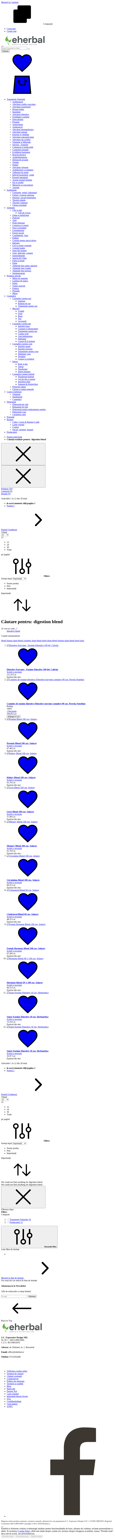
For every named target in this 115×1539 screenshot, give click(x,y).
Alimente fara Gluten (21, 268)
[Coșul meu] (22, 94)
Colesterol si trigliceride (22, 147)
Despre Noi (12, 1391)
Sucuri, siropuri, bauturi (22, 429)
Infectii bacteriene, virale (23, 175)
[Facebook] (60, 1516)
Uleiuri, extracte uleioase (23, 195)
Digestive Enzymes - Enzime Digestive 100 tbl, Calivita (32, 669)
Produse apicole (14, 276)
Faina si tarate (18, 260)
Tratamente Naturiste (16, 99)
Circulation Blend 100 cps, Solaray (23, 880)
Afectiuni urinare (19, 132)
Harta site (11, 1389)
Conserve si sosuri (20, 225)
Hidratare (22, 339)
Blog (9, 1386)
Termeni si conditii (15, 1384)
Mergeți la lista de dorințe (12, 1278)
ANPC (10, 1406)
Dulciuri (16, 218)
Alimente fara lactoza (21, 271)
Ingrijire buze (24, 326)
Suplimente (12, 190)
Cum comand (13, 1394)
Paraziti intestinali (20, 177)
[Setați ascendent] (22, 615)
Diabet (15, 165)
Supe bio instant (19, 250)
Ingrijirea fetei (24, 382)
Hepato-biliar (18, 109)
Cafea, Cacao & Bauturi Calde (25, 422)
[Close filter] (23, 1197)
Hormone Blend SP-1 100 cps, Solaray (25, 982)
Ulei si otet (17, 210)
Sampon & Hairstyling (28, 384)
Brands (6, 494)
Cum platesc (12, 1404)
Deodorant (22, 369)
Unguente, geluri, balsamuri (24, 192)
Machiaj (15, 308)
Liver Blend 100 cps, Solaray (20, 811)
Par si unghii (17, 182)
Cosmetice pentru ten (21, 324)
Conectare (11, 28)
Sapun (21, 366)
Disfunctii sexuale (20, 160)
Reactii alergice (19, 155)
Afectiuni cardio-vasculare (24, 104)
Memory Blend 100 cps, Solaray (22, 846)
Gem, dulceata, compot (22, 253)
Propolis (16, 291)
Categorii (6, 491)
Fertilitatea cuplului (20, 117)
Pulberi (15, 238)
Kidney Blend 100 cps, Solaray (21, 777)
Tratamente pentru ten (27, 331)
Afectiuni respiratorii (21, 107)
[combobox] (14, 48)
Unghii (21, 311)
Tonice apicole (18, 286)
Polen (14, 283)
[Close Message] (23, 454)
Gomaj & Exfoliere (26, 341)
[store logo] (25, 45)
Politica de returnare (15, 1381)
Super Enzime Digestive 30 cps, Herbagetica (27, 1051)
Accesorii (22, 321)
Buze (20, 316)
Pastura (15, 288)
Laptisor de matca (20, 281)
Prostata (15, 122)
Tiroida (15, 162)
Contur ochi (23, 334)
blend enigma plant (60, 640)
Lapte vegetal (18, 424)
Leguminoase (18, 230)
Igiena (15, 361)
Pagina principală (14, 437)
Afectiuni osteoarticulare (23, 137)
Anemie (15, 187)
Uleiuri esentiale (19, 205)
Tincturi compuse (20, 202)
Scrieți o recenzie (14, 672)
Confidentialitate (14, 1401)
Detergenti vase (19, 412)
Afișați (4, 532)
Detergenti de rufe (20, 404)
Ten (19, 318)
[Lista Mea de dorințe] (22, 73)
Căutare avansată (14, 1376)
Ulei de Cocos (24, 213)
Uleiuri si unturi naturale (23, 389)
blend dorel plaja (76, 640)
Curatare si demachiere (28, 329)
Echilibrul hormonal (21, 152)
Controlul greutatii (20, 150)
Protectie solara (19, 387)
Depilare (22, 356)
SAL (9, 1399)
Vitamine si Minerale (21, 142)
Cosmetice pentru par (21, 298)
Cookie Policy (24, 1531)
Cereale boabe (18, 248)
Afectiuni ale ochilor (21, 139)
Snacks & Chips (19, 258)
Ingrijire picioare (25, 349)
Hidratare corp (24, 354)
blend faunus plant (9, 640)
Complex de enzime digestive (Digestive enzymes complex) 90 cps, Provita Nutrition (46, 703)
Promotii (10, 417)
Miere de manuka (20, 278)
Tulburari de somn (20, 172)
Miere (15, 293)
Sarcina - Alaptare (20, 144)
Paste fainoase (18, 223)
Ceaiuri (15, 427)
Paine (14, 263)
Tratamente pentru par (27, 306)
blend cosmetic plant (27, 640)
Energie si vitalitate (20, 134)
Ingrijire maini (24, 346)
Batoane (16, 243)
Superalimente (18, 255)
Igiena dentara (24, 371)
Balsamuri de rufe (20, 407)
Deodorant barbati (26, 376)
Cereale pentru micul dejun (24, 240)
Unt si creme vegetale (21, 245)
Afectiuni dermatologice (23, 129)
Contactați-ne (13, 1378)
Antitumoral (17, 102)
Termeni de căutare (15, 1373)
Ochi (20, 313)
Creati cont (11, 31)
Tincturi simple (19, 200)
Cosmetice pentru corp (22, 344)
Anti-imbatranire (25, 336)
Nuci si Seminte (19, 228)
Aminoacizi (17, 127)
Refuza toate (36, 1536)
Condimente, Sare (20, 235)
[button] (2, 537)
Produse (6, 489)
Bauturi (10, 419)
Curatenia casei (19, 414)
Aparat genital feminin (22, 180)
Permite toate (7, 1536)
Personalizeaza (22, 1536)
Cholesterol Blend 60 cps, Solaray (23, 914)
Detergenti (11, 402)
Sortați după (6, 578)
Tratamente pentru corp (28, 351)
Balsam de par (24, 303)
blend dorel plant (44, 640)
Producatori (12, 432)
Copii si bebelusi (14, 392)
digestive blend (13, 631)
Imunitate (16, 112)
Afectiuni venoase (20, 167)
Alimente (11, 208)
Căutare (5, 51)
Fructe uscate (18, 233)
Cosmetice (11, 296)
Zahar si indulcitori (20, 215)
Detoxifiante (17, 119)
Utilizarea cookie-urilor (17, 1371)
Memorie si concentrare (22, 185)
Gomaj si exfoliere (26, 359)
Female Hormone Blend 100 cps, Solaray (26, 948)
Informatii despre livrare (17, 1396)
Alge (14, 220)
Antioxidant (17, 124)
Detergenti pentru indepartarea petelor (29, 409)
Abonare (32, 1296)
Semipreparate (18, 273)
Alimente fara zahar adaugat (24, 266)
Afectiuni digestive (20, 114)
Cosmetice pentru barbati (23, 374)
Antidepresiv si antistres (22, 170)
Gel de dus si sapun (26, 379)
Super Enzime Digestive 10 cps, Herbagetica (27, 1017)
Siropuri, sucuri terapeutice (24, 197)
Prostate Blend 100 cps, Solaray (22, 743)
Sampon (21, 301)
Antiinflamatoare (19, 157)
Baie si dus (23, 364)
